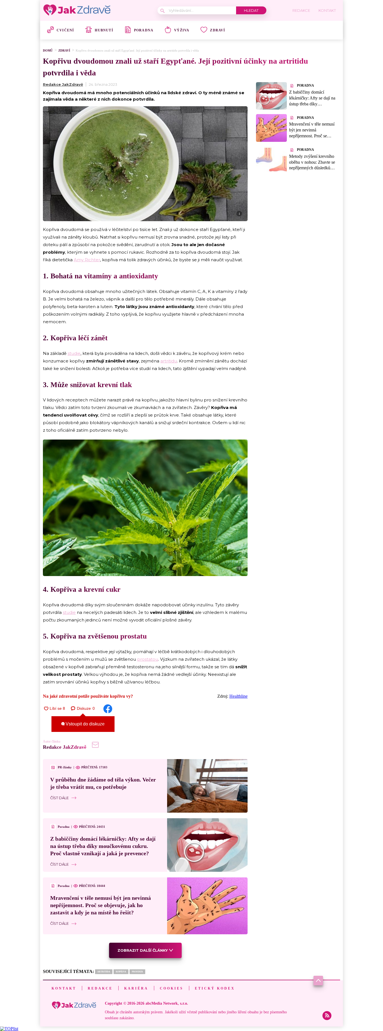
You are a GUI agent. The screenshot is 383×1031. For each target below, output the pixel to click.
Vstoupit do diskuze (84, 724)
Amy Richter (87, 259)
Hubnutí (104, 30)
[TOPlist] (9, 1028)
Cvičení (65, 30)
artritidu (168, 361)
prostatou (147, 659)
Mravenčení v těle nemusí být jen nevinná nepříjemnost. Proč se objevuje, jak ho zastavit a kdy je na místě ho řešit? (100, 905)
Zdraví (217, 30)
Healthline (238, 696)
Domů (48, 50)
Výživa (181, 30)
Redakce (100, 988)
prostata (137, 971)
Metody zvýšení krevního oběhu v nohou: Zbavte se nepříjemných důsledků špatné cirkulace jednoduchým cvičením (312, 168)
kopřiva (121, 971)
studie (74, 353)
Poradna (143, 30)
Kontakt (64, 988)
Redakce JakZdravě (63, 84)
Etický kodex (215, 988)
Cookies (171, 988)
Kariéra (136, 988)
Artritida (103, 971)
